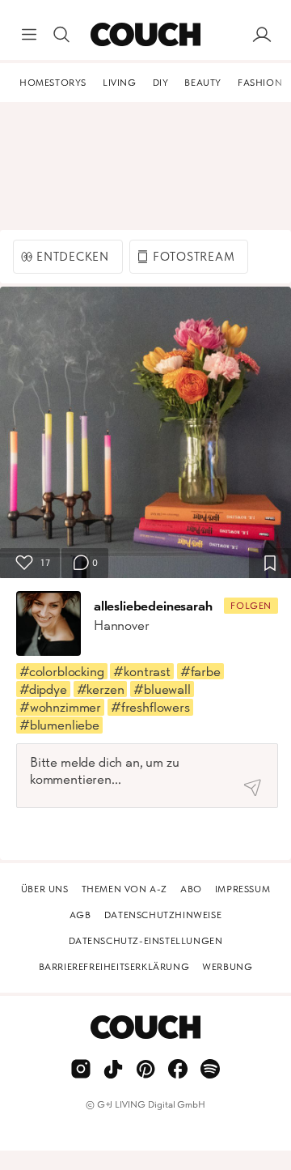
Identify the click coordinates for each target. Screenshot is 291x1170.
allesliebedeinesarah (153, 606)
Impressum (242, 889)
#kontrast (141, 671)
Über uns (45, 889)
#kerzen (100, 689)
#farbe (200, 671)
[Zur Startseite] (145, 35)
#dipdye (43, 689)
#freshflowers (150, 707)
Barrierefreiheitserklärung (114, 966)
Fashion (260, 82)
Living (120, 82)
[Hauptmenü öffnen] (29, 35)
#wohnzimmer (60, 707)
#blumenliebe (59, 725)
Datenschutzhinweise (162, 915)
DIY (161, 82)
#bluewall (161, 689)
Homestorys (52, 82)
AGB (80, 915)
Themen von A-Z (124, 889)
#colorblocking (61, 671)
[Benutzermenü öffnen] (262, 35)
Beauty (202, 82)
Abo (191, 889)
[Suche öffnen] (61, 35)
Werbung (227, 966)
